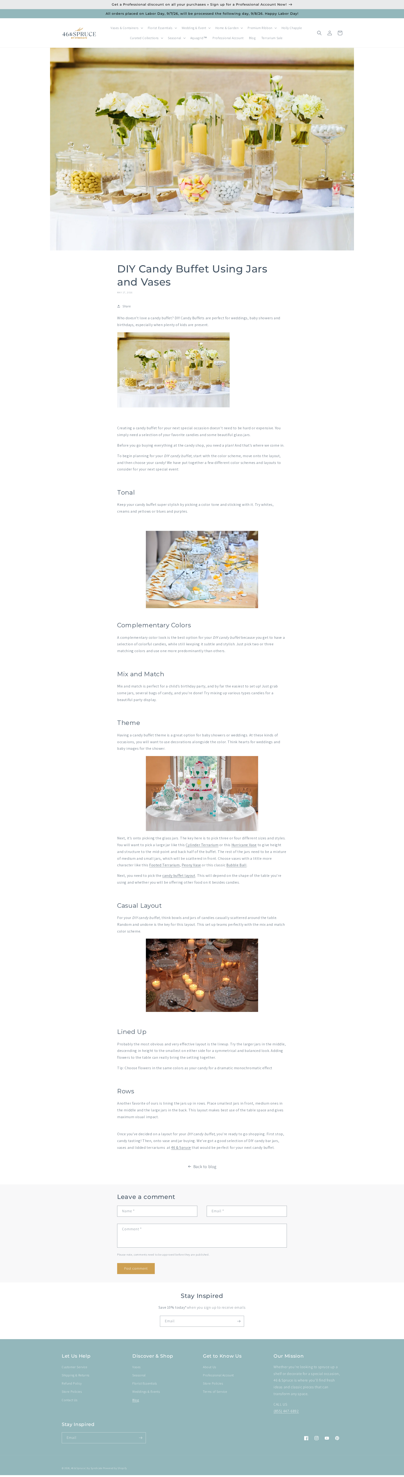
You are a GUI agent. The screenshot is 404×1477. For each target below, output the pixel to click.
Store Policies (72, 1391)
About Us (209, 1367)
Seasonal (139, 1375)
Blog (135, 1400)
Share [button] (127, 306)
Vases (136, 1367)
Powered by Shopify (115, 1468)
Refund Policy (72, 1383)
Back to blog (204, 1166)
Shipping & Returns (76, 1375)
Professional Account (218, 1375)
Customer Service (74, 1367)
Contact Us (70, 1400)
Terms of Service (215, 1391)
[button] (126, 28)
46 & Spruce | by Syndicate (86, 1468)
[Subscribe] (239, 1321)
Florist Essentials (144, 1383)
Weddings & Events (146, 1391)
